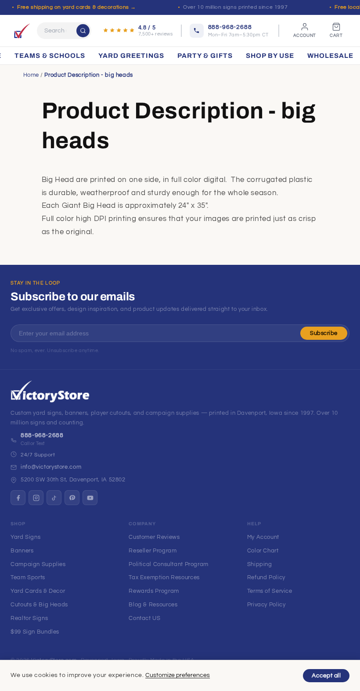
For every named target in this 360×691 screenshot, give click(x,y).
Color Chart (263, 551)
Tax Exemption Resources (164, 577)
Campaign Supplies (38, 564)
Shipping (259, 564)
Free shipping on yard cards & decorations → (76, 7)
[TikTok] (54, 497)
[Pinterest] (72, 497)
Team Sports (28, 577)
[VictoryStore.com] (22, 31)
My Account (263, 537)
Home (31, 75)
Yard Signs (25, 537)
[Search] (83, 30)
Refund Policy (266, 577)
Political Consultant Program (169, 564)
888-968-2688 (42, 435)
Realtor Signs (29, 618)
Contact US (144, 618)
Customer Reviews (154, 537)
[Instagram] (36, 497)
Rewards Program (154, 591)
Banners (22, 551)
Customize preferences (177, 675)
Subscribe (324, 333)
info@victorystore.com (51, 467)
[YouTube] (90, 497)
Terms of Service (269, 591)
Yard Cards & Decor (38, 591)
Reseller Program (152, 551)
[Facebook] (18, 497)
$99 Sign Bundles (35, 632)
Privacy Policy (266, 605)
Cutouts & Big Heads (39, 605)
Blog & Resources (153, 605)
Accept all (326, 676)
